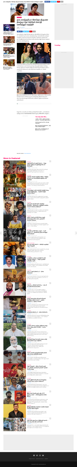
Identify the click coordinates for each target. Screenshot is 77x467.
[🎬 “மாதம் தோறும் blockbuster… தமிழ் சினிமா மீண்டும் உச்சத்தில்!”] (9, 53)
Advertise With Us (39, 458)
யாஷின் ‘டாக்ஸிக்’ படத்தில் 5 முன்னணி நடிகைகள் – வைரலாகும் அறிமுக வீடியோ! (8, 32)
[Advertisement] (25, 134)
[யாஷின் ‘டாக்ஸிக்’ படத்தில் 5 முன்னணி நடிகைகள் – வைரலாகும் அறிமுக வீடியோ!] (9, 30)
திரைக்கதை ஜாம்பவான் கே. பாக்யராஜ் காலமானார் (8, 44)
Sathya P (23, 27)
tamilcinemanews (27, 153)
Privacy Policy (32, 458)
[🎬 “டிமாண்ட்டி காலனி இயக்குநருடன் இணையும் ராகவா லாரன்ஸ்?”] (9, 65)
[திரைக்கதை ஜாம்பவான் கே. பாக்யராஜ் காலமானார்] (9, 42)
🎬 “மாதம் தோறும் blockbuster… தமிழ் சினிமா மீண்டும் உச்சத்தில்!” (9, 56)
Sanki (29, 235)
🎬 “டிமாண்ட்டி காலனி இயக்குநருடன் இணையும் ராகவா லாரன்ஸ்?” (7, 68)
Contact (46, 458)
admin (29, 167)
